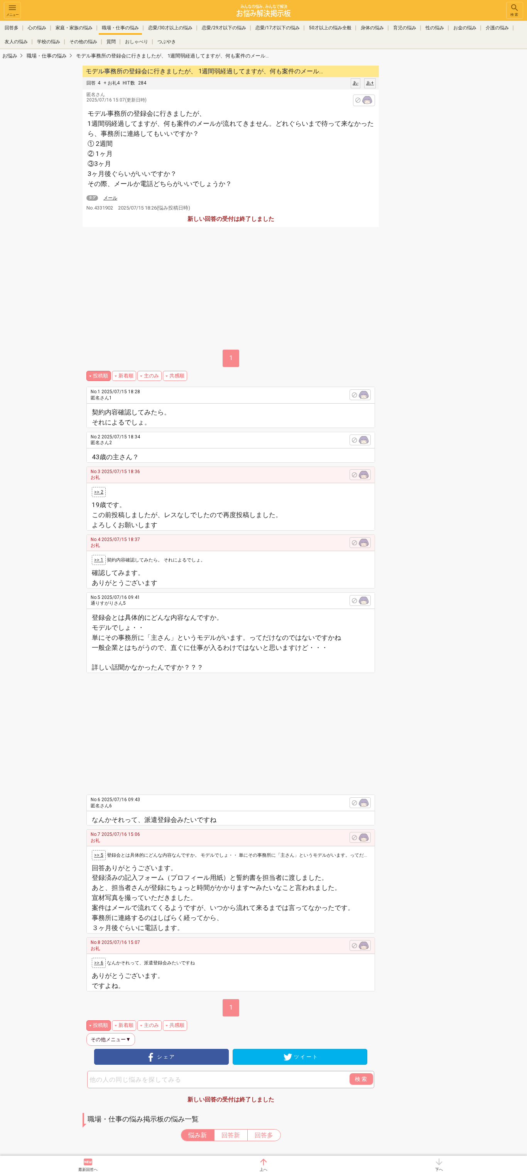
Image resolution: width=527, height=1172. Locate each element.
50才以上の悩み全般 (330, 27)
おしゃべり (136, 41)
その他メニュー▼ (111, 1039)
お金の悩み (464, 27)
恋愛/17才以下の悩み (277, 27)
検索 (514, 15)
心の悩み (37, 27)
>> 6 (98, 963)
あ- (355, 83)
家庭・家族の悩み (74, 27)
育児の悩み (404, 27)
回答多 (12, 27)
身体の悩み (372, 27)
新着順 (125, 376)
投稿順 (100, 376)
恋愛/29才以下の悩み (224, 27)
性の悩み (435, 27)
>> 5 (98, 855)
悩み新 (197, 1135)
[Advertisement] (433, 180)
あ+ (370, 83)
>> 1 (98, 560)
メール (110, 198)
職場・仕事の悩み (120, 27)
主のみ (151, 376)
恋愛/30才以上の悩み (170, 27)
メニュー (12, 15)
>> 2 (98, 492)
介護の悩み (497, 27)
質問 (111, 41)
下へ (439, 1169)
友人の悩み (16, 41)
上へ (263, 1169)
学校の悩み (48, 41)
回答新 (230, 1135)
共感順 (176, 376)
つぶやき (166, 41)
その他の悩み (83, 41)
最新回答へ (88, 1169)
